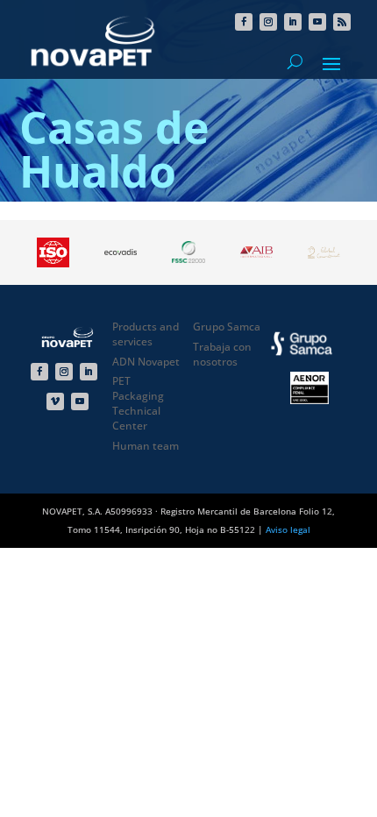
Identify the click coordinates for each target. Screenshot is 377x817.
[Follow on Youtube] (317, 22)
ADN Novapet (146, 361)
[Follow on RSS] (342, 22)
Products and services (145, 334)
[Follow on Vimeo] (55, 401)
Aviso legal (288, 529)
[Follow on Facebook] (244, 22)
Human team (145, 445)
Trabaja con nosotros (222, 354)
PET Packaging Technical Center (138, 402)
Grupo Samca (226, 326)
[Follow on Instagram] (268, 22)
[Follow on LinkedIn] (293, 22)
